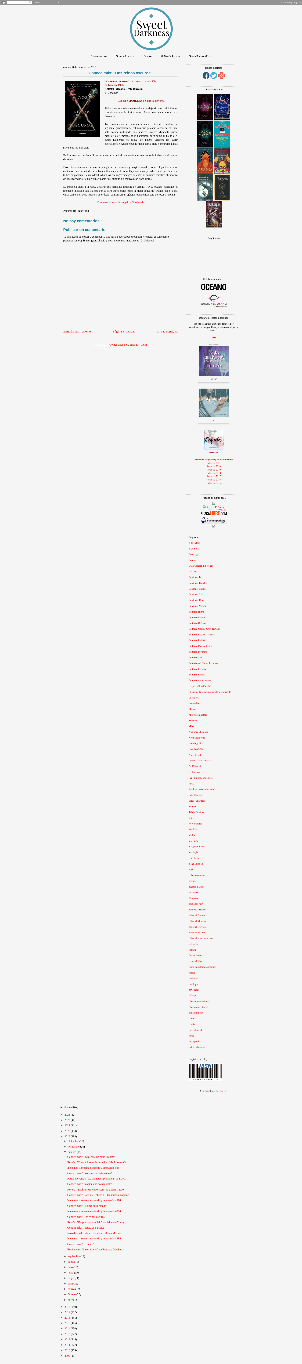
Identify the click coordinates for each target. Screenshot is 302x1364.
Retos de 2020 (214, 466)
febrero (72, 1294)
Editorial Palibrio (197, 640)
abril (70, 1283)
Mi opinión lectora (198, 714)
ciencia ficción (196, 863)
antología (193, 852)
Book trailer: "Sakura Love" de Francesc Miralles (94, 1249)
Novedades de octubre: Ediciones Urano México (94, 1233)
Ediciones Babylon (198, 583)
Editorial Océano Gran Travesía (204, 628)
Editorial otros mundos (200, 680)
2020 (67, 1131)
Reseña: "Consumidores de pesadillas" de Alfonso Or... (97, 1162)
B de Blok (194, 548)
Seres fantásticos (197, 800)
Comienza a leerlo (107, 202)
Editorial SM (195, 657)
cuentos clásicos (196, 886)
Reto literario (195, 795)
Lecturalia (194, 703)
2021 (67, 1125)
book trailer (194, 858)
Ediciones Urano (197, 600)
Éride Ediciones (196, 1047)
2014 (67, 1328)
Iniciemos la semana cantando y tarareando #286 (94, 1200)
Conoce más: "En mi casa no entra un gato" (91, 1156)
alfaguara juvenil (197, 846)
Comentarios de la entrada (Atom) (128, 344)
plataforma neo (196, 1012)
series (191, 1035)
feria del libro (195, 961)
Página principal (99, 56)
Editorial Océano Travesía (201, 634)
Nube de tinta (195, 755)
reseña (192, 1024)
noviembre (74, 1146)
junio (71, 1272)
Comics (192, 560)
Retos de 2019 (214, 469)
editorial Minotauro (198, 921)
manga (192, 972)
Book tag (193, 554)
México (192, 726)
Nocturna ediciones (198, 731)
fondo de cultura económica (202, 966)
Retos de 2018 (214, 473)
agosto (72, 1261)
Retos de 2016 (214, 479)
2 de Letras (194, 542)
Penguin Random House (201, 777)
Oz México (194, 772)
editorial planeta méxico (201, 938)
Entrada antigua (167, 331)
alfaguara (193, 840)
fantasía (192, 949)
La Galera (194, 697)
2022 (67, 1120)
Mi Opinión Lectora (171, 56)
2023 (67, 1114)
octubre (72, 1151)
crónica (192, 880)
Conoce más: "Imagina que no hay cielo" (90, 1183)
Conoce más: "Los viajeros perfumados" (89, 1173)
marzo (71, 1288)
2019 (67, 1136)
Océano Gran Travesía (200, 760)
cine (191, 869)
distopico (193, 898)
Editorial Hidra (196, 611)
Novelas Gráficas (197, 749)
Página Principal (124, 331)
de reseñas (194, 892)
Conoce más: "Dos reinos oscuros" (86, 1216)
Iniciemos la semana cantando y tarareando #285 (94, 1238)
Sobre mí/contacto (125, 56)
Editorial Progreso (198, 651)
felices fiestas (195, 955)
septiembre (74, 1256)
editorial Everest (197, 915)
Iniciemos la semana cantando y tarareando (210, 691)
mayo (71, 1278)
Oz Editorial (195, 766)
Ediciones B (195, 577)
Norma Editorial (197, 737)
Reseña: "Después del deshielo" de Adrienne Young (95, 1222)
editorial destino (197, 932)
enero (71, 1299)
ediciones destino (197, 909)
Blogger (222, 1090)
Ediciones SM (196, 594)
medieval (193, 978)
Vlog (191, 817)
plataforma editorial (198, 1007)
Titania (192, 806)
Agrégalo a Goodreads (131, 202)
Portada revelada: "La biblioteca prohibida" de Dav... (96, 1178)
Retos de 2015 (214, 482)
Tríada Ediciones (197, 812)
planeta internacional (199, 1001)
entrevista (193, 944)
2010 (67, 1350)
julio (70, 1267)
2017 (67, 1312)
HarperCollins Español (200, 686)
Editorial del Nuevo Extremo (203, 663)
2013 (67, 1334)
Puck (191, 783)
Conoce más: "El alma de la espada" (87, 1205)
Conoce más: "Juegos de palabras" (86, 1227)
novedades (194, 989)
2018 (67, 1306)
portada (192, 1018)
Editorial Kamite (197, 617)
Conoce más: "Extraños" (81, 1244)
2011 (67, 1344)
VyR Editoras (195, 823)
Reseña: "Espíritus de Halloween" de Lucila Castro (95, 1189)
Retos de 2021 (214, 463)
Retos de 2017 (214, 476)
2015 (67, 1323)
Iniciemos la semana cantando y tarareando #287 (94, 1167)
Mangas (192, 709)
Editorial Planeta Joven (200, 645)
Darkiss (192, 571)
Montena (193, 720)
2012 (67, 1339)
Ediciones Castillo (198, 588)
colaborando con (197, 875)
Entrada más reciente (77, 331)
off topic (193, 995)
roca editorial (195, 1030)
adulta (192, 835)
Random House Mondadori (202, 789)
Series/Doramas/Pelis (200, 56)
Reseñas (148, 56)
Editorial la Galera (198, 669)
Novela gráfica (196, 743)
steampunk (194, 1041)
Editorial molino (197, 674)
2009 (67, 1355)
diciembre (73, 1141)
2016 (67, 1317)
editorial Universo (198, 926)
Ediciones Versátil (198, 605)
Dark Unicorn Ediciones (201, 565)
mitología (193, 984)
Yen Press (193, 829)
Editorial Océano (197, 623)
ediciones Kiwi (196, 903)
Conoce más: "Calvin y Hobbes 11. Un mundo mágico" (98, 1194)
